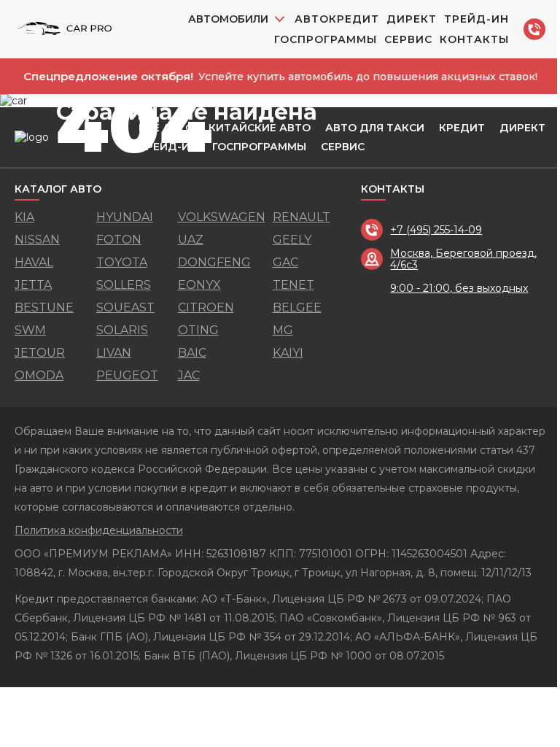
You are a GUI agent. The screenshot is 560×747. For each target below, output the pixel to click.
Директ (411, 19)
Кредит (462, 127)
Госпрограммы (325, 39)
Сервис (408, 39)
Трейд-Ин (476, 19)
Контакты (474, 39)
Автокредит (337, 19)
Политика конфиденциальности (99, 530)
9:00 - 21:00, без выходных (459, 288)
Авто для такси (374, 127)
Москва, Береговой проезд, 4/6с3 (463, 259)
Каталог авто (58, 189)
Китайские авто (260, 127)
